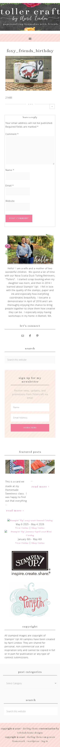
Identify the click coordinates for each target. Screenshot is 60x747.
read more (14, 510)
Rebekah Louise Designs (30, 732)
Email (10, 185)
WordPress (33, 741)
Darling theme (31, 728)
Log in (45, 741)
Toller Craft (30, 17)
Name (10, 170)
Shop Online (38, 528)
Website (10, 200)
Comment (12, 134)
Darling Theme (35, 737)
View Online (22, 528)
